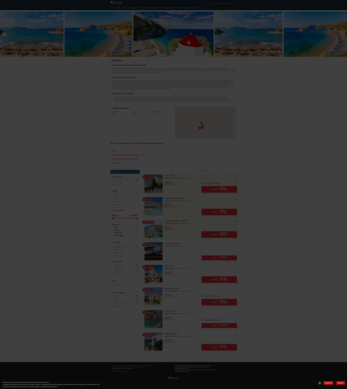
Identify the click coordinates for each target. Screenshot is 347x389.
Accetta (328, 383)
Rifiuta (340, 383)
